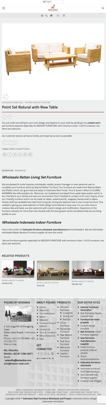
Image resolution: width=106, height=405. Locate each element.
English (48, 2)
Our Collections (47, 313)
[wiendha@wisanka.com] (42, 15)
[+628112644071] (47, 15)
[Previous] (2, 278)
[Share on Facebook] (9, 154)
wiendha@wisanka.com (18, 360)
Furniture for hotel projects (90, 321)
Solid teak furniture (90, 371)
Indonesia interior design (85, 398)
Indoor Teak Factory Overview (73, 389)
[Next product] (4, 117)
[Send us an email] (45, 354)
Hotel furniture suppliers (91, 333)
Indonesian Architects (53, 401)
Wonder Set (77, 284)
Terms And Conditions (56, 392)
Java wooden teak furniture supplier (89, 376)
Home (43, 307)
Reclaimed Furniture (65, 330)
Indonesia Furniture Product (21, 394)
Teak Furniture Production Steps (25, 392)
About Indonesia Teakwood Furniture (35, 389)
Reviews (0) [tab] (20, 170)
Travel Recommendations (90, 357)
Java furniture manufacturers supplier (88, 341)
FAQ (42, 339)
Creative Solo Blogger (91, 381)
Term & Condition (48, 332)
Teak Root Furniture (65, 342)
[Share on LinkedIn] (30, 154)
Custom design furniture (88, 327)
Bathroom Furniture (65, 349)
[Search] (103, 8)
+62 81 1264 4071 (23, 354)
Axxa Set (40, 285)
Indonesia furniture (90, 368)
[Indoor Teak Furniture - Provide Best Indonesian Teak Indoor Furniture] (53, 8)
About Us (44, 310)
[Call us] (49, 354)
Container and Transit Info (84, 392)
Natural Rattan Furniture (46, 187)
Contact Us (45, 329)
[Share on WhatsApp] (4, 154)
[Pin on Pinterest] (25, 154)
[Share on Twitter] (14, 154)
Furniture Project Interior (48, 324)
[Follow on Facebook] (38, 354)
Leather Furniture (64, 355)
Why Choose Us (47, 335)
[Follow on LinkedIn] (52, 354)
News (42, 316)
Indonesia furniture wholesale (90, 364)
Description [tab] (7, 170)
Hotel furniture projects (88, 348)
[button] (3, 8)
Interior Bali (87, 316)
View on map (10, 344)
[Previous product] (10, 117)
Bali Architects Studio (91, 313)
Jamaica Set (7, 283)
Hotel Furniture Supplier (82, 394)
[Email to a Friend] (20, 154)
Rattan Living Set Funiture (37, 102)
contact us (92, 122)
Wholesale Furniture (12, 102)
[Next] (104, 278)
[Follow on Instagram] (42, 354)
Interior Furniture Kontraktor (90, 308)
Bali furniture (87, 331)
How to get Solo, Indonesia (53, 394)
